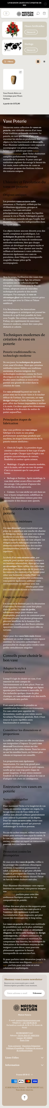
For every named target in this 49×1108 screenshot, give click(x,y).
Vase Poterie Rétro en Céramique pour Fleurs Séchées (12, 96)
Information (12, 1064)
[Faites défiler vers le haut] (24, 1097)
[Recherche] (38, 13)
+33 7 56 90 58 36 (29, 1023)
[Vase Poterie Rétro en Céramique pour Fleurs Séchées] (13, 79)
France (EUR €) (23, 1074)
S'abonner (37, 993)
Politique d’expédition (15, 1048)
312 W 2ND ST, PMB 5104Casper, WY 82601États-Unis (28, 1037)
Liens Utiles (12, 1057)
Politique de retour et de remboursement (30, 1049)
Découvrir (31, 32)
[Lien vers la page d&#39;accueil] (24, 1007)
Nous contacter (14, 1046)
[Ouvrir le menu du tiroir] (6, 13)
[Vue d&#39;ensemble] (20, 72)
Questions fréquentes (31, 1046)
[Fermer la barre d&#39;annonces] (45, 4)
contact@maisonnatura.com (28, 1020)
